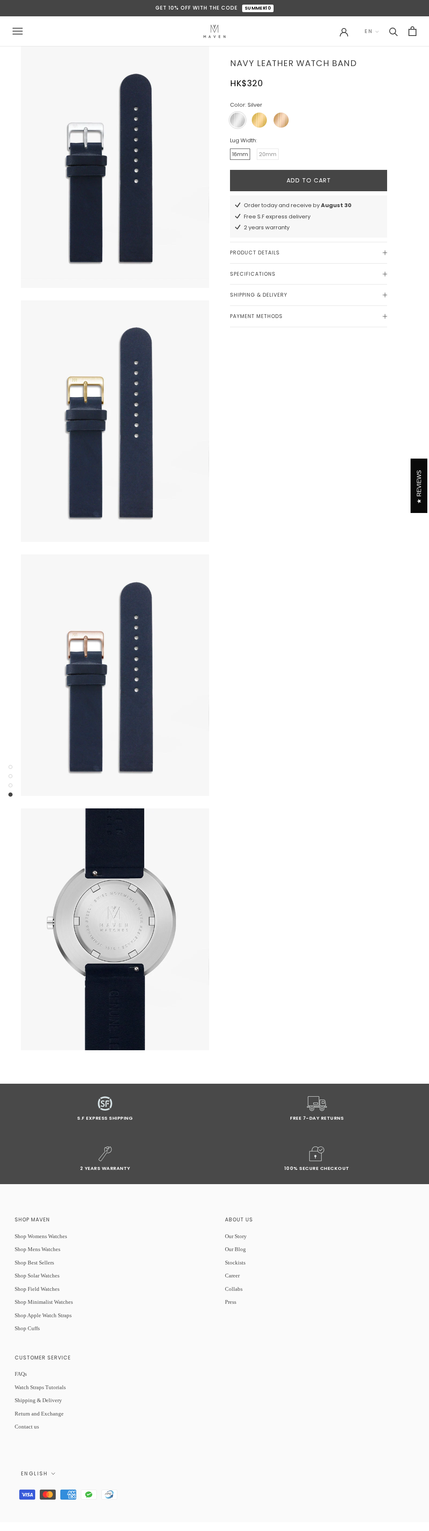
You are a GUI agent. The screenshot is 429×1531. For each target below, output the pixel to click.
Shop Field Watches (37, 1289)
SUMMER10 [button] (258, 8)
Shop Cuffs (27, 1328)
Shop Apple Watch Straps (43, 1315)
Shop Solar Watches (37, 1275)
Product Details (255, 252)
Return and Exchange (39, 1413)
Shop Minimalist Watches (44, 1302)
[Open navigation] (18, 31)
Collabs (234, 1289)
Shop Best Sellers (34, 1262)
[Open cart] (412, 31)
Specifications (253, 273)
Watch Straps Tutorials (40, 1387)
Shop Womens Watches (41, 1236)
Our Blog (235, 1249)
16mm (240, 154)
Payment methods (256, 316)
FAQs (21, 1374)
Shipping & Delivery (258, 294)
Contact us (27, 1426)
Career (232, 1275)
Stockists (235, 1262)
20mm (268, 154)
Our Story (236, 1236)
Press (230, 1302)
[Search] (393, 31)
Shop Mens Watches (37, 1249)
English (34, 1473)
